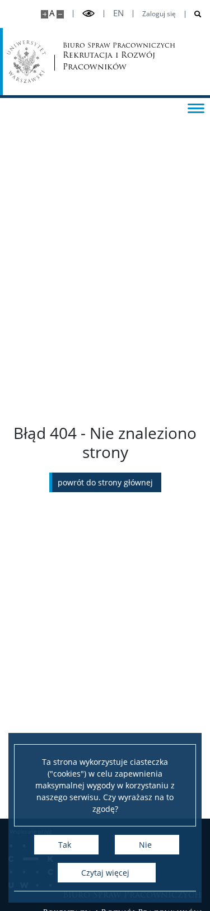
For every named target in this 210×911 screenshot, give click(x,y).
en (118, 13)
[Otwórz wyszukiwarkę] (193, 14)
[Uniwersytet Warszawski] (26, 61)
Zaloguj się (159, 14)
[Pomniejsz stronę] (60, 14)
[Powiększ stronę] (44, 14)
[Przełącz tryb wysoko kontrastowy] (88, 13)
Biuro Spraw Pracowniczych (100, 56)
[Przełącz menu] (196, 107)
